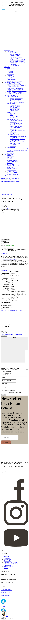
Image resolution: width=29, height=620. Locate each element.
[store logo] (6, 9)
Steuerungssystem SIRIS (16, 99)
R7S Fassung (10, 167)
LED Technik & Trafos (9, 95)
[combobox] (8, 11)
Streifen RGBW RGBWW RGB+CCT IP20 (16, 57)
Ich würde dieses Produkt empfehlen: (13, 392)
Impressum (6, 556)
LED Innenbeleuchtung (12, 119)
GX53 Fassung (10, 164)
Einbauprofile (10, 72)
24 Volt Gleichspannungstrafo (10, 259)
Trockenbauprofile (11, 69)
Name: (3, 377)
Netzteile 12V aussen (15, 108)
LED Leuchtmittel (8, 154)
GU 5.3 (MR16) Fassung (13, 161)
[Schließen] (13, 356)
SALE (5, 175)
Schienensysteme (11, 147)
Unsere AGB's (7, 561)
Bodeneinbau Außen (15, 143)
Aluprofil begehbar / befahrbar (14, 81)
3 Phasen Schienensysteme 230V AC (19, 148)
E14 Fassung (10, 157)
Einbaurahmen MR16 (12, 172)
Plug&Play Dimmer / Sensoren (14, 92)
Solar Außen (13, 146)
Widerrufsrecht (7, 559)
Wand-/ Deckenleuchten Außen (17, 141)
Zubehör (9, 112)
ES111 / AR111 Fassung (13, 165)
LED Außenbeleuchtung (13, 134)
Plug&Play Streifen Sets (13, 86)
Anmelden (5, 442)
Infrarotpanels (10, 151)
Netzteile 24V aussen (15, 109)
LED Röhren (13, 132)
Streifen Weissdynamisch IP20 (17, 60)
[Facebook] (16, 499)
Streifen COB (13, 52)
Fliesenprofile (10, 71)
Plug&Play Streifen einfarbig (14, 84)
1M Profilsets (10, 78)
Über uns (3, 606)
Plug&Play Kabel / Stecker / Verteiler (16, 93)
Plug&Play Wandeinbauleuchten (15, 89)
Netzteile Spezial (14, 110)
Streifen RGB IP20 (14, 55)
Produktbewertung (7, 373)
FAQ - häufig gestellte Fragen (11, 563)
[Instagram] (16, 525)
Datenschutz (7, 558)
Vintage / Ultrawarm (12, 168)
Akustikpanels (10, 153)
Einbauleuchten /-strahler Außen (18, 136)
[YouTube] (16, 550)
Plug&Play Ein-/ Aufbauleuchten (15, 88)
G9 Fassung (10, 163)
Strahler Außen (13, 137)
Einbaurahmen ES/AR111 (13, 174)
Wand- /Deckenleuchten (16, 123)
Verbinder (12, 113)
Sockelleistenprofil (11, 79)
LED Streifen (7, 50)
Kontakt (6, 568)
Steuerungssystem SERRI (16, 98)
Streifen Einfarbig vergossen (17, 61)
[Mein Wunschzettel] (12, 35)
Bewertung (4, 383)
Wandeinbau (13, 122)
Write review (4, 335)
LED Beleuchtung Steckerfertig (11, 82)
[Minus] (14, 219)
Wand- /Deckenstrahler (15, 124)
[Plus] (14, 231)
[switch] (3, 618)
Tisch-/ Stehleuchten (15, 127)
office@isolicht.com (5, 595)
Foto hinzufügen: (6, 389)
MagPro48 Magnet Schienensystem (18, 150)
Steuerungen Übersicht (12, 96)
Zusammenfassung (6, 380)
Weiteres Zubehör (14, 116)
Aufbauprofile (10, 68)
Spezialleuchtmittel (11, 170)
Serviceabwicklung (8, 566)
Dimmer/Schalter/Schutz (16, 100)
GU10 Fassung (10, 156)
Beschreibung (4, 253)
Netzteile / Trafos (11, 103)
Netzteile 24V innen (15, 106)
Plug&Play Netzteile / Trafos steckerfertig (17, 91)
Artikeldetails (4, 270)
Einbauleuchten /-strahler (16, 120)
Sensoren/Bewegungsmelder (17, 102)
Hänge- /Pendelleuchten (16, 126)
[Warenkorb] (12, 47)
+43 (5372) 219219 (5, 592)
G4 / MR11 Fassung (12, 160)
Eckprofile (9, 75)
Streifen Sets (13, 64)
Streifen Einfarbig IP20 (15, 54)
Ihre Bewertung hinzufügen (16, 208)
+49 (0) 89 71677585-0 (6, 590)
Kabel (11, 115)
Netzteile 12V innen (15, 105)
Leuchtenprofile (11, 76)
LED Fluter (13, 144)
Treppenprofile (10, 74)
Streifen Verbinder (14, 65)
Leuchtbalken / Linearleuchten (17, 130)
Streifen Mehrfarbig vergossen (17, 62)
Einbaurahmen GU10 (12, 171)
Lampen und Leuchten (9, 117)
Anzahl (2, 212)
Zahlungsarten (7, 565)
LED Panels (13, 133)
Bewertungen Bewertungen (12, 310)
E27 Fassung (10, 158)
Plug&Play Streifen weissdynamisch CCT (17, 85)
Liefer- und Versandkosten (10, 562)
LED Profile (7, 67)
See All (14, 337)
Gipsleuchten (13, 129)
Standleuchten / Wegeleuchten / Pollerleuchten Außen (17, 139)
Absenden (3, 394)
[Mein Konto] (12, 23)
